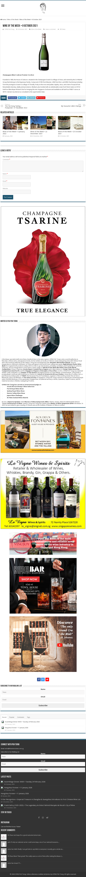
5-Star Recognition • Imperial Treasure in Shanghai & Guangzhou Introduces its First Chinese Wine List (40, 799)
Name (5, 174)
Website (5, 188)
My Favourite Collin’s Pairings (71, 105)
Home (4, 19)
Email (5, 181)
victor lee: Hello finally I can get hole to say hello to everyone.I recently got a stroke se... (35, 849)
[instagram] (43, 679)
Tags (28, 717)
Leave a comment (50, 29)
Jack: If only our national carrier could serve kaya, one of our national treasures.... (33, 842)
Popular (11, 717)
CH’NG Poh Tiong (9, 29)
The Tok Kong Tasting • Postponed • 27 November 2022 (16, 106)
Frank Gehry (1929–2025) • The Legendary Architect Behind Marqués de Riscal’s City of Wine (39, 805)
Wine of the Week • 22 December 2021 (38, 133)
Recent (4, 717)
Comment (6, 159)
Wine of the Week (12, 19)
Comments (20, 717)
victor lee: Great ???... (14, 863)
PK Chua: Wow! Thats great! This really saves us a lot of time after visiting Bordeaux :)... (35, 856)
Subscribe (43, 705)
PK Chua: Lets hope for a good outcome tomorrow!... (24, 835)
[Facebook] (39, 679)
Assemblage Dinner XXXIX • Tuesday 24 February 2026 (22, 722)
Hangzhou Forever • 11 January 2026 (16, 727)
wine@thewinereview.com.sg (14, 748)
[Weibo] (47, 679)
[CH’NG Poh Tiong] (43, 7)
